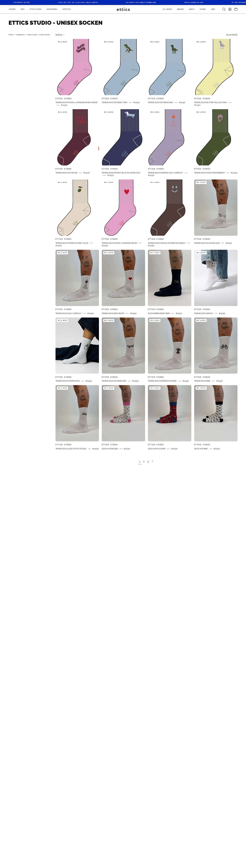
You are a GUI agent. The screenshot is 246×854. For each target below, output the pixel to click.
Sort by (59, 35)
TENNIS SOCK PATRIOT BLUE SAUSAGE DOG (121, 173)
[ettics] (123, 9)
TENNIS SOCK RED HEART (113, 313)
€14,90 (64, 105)
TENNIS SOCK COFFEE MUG (68, 381)
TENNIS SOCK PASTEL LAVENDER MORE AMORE (77, 102)
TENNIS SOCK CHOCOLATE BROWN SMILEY (167, 243)
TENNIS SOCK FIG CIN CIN (66, 173)
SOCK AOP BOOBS (110, 449)
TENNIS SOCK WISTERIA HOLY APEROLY (165, 173)
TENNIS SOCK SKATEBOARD (114, 381)
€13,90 (179, 313)
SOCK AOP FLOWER (156, 449)
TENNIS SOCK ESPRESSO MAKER (162, 381)
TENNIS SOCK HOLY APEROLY (68, 313)
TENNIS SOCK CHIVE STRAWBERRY (209, 173)
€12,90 (127, 449)
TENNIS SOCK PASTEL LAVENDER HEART (119, 243)
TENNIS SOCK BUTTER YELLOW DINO (210, 102)
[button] (180, 9)
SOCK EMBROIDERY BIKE (159, 313)
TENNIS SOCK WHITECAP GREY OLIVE (72, 243)
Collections (20, 35)
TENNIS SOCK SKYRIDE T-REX (114, 102)
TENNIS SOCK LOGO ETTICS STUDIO (71, 449)
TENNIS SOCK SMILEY (203, 313)
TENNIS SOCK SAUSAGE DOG (207, 243)
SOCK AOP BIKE (201, 449)
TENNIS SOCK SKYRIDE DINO (160, 102)
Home (11, 35)
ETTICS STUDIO (64, 98)
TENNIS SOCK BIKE (202, 381)
